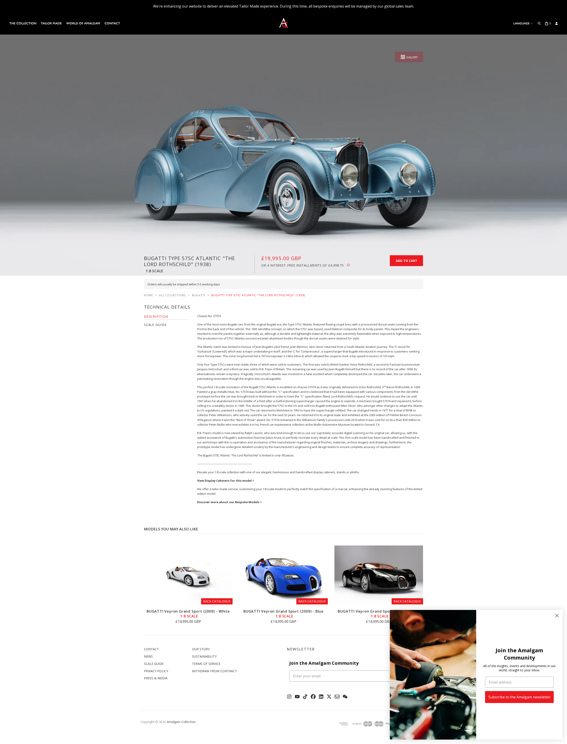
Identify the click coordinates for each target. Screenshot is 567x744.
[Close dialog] (557, 615)
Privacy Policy (156, 671)
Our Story (201, 649)
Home (148, 295)
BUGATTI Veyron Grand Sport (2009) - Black (378, 614)
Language (521, 23)
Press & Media (155, 678)
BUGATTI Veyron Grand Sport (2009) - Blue (283, 614)
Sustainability (204, 656)
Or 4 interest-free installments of (302, 265)
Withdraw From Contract (214, 671)
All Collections (172, 295)
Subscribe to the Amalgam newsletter (519, 697)
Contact (112, 23)
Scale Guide (154, 664)
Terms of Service (206, 664)
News (148, 656)
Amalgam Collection (181, 722)
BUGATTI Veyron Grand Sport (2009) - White (188, 614)
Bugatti (198, 295)
